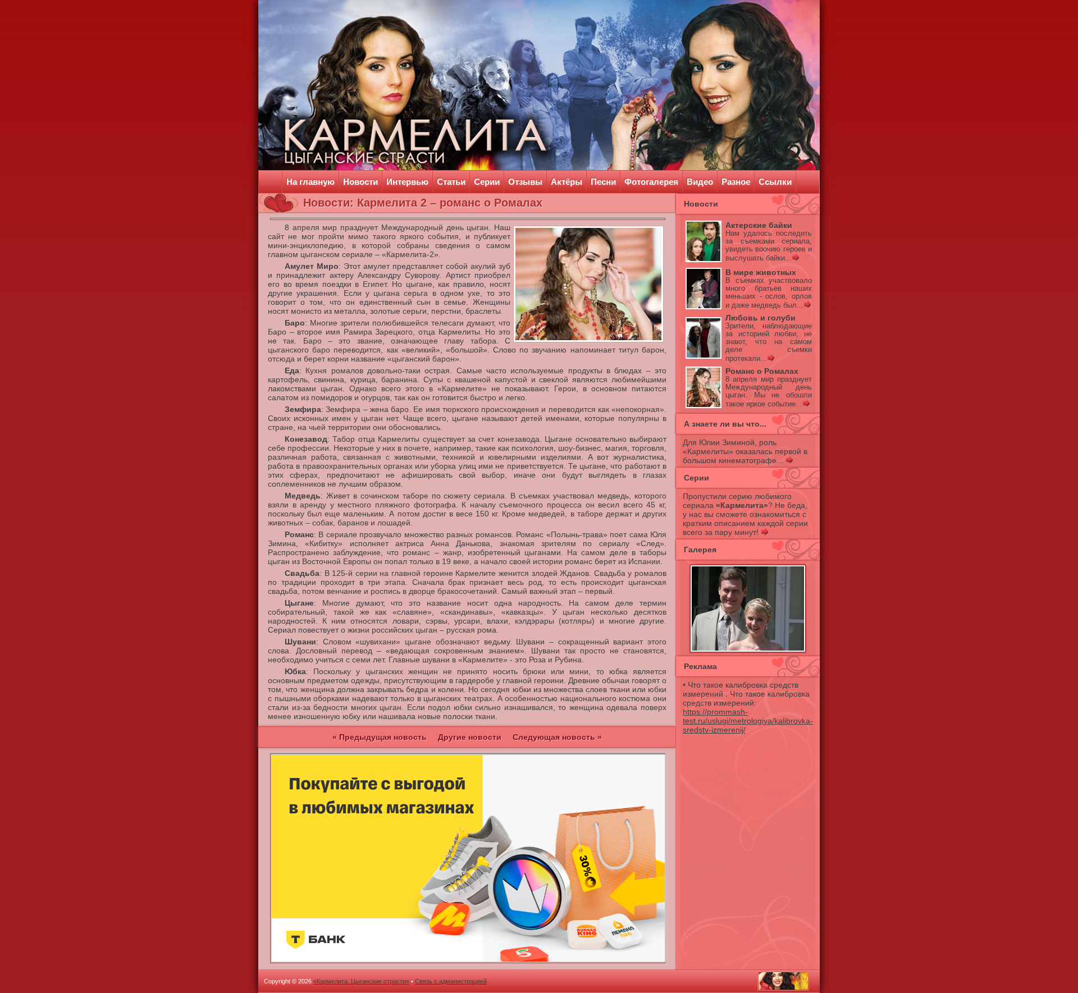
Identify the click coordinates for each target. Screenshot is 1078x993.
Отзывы (525, 181)
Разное (735, 181)
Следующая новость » (557, 737)
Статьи (451, 181)
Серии (487, 181)
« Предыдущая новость (379, 737)
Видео (700, 181)
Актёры (566, 181)
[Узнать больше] (795, 258)
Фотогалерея (651, 181)
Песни (603, 181)
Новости (360, 181)
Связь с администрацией (451, 981)
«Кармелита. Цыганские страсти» (361, 981)
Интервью (407, 181)
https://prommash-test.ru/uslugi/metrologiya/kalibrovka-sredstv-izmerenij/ (748, 720)
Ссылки (775, 181)
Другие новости (469, 737)
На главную (310, 181)
